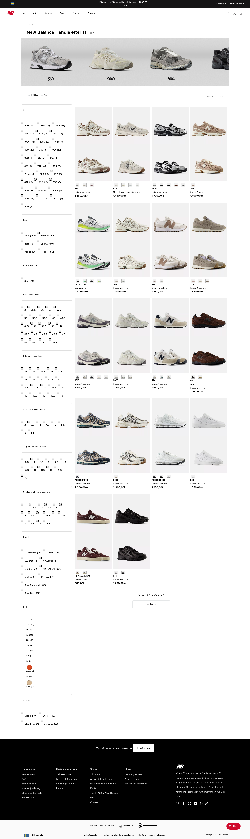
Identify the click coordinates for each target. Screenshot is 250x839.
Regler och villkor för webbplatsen (118, 835)
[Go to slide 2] (125, 6)
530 (76, 188)
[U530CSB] (137, 185)
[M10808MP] (99, 281)
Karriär (93, 788)
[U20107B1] (91, 376)
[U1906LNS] (176, 185)
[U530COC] (77, 185)
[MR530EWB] (130, 185)
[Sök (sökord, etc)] (228, 13)
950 (192, 480)
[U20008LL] (154, 476)
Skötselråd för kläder (32, 793)
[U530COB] (84, 185)
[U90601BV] (130, 376)
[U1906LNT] (168, 185)
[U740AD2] (116, 281)
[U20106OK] (84, 376)
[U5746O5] (168, 376)
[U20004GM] (168, 476)
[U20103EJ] (77, 376)
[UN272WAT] (84, 572)
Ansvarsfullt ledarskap (101, 779)
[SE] (10, 4)
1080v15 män (81, 284)
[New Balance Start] (11, 13)
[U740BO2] (123, 572)
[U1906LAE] (154, 185)
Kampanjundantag (31, 788)
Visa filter (47, 95)
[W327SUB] (161, 281)
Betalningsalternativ (66, 783)
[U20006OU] (161, 476)
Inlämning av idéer (133, 774)
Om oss (94, 802)
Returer (60, 788)
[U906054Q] (123, 376)
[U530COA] (91, 185)
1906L (154, 188)
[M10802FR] (77, 281)
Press (93, 797)
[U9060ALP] (116, 476)
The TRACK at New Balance (104, 793)
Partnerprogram (132, 779)
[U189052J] (77, 476)
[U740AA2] (123, 281)
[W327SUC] (154, 281)
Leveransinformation (66, 779)
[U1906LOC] (183, 185)
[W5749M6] (207, 281)
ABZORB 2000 (158, 480)
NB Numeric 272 (82, 576)
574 (192, 284)
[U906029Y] (116, 376)
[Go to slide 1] (123, 6)
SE (37, 835)
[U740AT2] (193, 185)
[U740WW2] (116, 572)
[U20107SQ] (106, 376)
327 (153, 284)
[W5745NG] (200, 281)
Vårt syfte (95, 774)
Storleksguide (29, 783)
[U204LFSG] (193, 376)
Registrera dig (143, 748)
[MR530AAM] (116, 185)
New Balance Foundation (103, 783)
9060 (115, 380)
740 (192, 188)
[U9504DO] (193, 476)
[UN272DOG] (77, 572)
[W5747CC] (193, 281)
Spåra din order (63, 774)
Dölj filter (34, 95)
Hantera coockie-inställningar (151, 835)
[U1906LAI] (161, 185)
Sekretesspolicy (91, 835)
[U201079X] (99, 376)
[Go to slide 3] (127, 6)
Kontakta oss (28, 774)
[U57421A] (161, 376)
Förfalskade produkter (135, 783)
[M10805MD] (91, 281)
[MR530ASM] (123, 185)
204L (192, 384)
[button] (234, 13)
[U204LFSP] (200, 376)
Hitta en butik (29, 797)
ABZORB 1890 (81, 480)
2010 (77, 380)
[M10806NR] (84, 281)
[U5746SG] (154, 376)
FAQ (24, 779)
